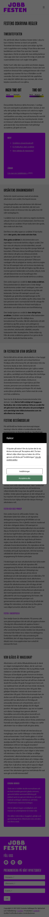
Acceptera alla (24, 478)
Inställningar (24, 471)
